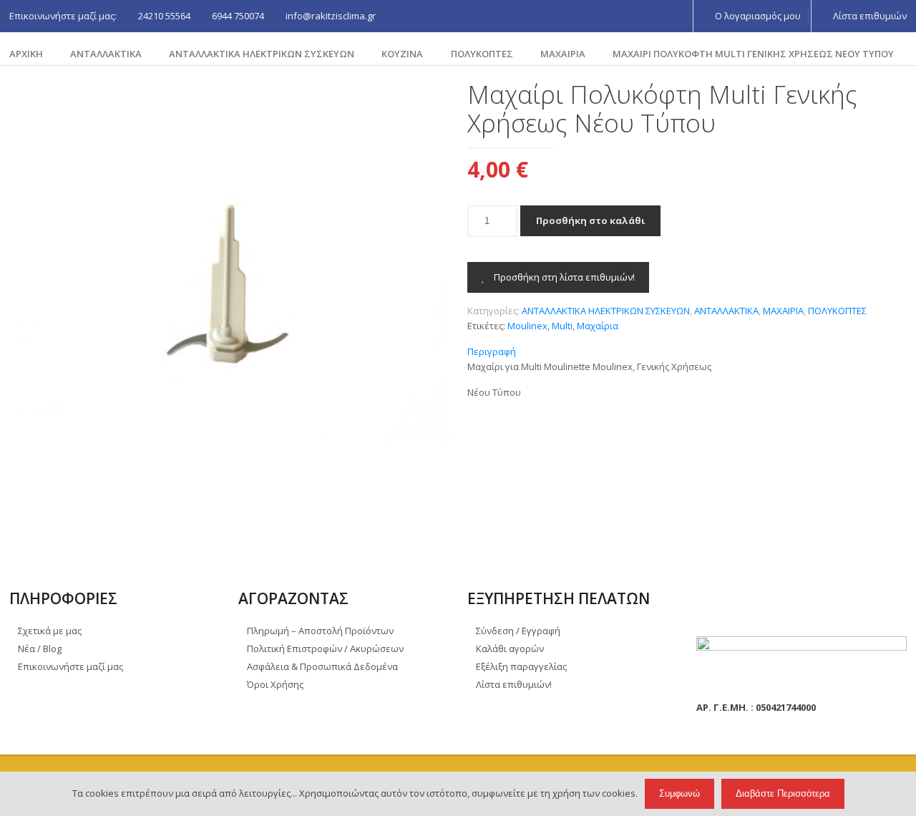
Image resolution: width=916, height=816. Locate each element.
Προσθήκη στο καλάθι (590, 220)
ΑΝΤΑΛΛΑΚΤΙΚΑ (106, 53)
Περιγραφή (491, 351)
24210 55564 (164, 15)
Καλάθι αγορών (510, 648)
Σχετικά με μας (50, 630)
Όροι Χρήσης (275, 684)
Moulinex (527, 325)
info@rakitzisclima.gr (331, 15)
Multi (562, 325)
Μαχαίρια (597, 325)
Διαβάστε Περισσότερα (783, 793)
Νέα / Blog (40, 648)
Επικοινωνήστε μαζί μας (70, 666)
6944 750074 (238, 15)
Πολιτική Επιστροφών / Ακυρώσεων (325, 648)
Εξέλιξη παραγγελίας (521, 666)
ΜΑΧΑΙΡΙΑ (562, 53)
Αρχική (26, 53)
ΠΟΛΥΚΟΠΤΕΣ (482, 53)
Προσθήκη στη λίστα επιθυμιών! (563, 277)
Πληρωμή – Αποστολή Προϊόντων (320, 630)
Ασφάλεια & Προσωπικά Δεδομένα (322, 666)
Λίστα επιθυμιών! (514, 684)
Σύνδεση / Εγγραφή (518, 630)
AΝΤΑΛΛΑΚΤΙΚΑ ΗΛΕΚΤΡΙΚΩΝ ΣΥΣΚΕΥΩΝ (261, 53)
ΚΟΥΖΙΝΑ (402, 53)
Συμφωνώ (679, 793)
